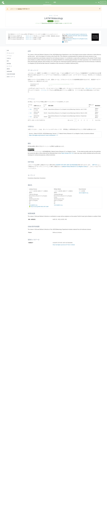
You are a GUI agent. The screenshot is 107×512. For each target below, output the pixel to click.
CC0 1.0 (69, 40)
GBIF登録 (9, 63)
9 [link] (92, 120)
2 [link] (78, 120)
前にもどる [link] (70, 120)
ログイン (103, 2)
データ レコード (10, 53)
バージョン (9, 55)
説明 (8, 50)
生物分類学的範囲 (11, 74)
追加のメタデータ (11, 76)
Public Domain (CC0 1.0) (67, 153)
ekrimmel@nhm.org (83, 192)
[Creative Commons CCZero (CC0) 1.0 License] (31, 149)
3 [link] (81, 120)
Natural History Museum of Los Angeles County (76, 38)
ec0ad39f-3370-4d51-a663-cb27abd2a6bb (77, 35)
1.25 (30, 113)
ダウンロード (30, 36)
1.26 (30, 109)
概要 (55, 2)
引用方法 (9, 58)
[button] (98, 2)
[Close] (99, 9)
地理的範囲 (9, 71)
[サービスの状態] (96, 2)
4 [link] (84, 120)
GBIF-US (94, 164)
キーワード (9, 66)
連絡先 (8, 68)
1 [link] (75, 120)
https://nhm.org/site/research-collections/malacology (78, 34)
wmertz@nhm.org (58, 205)
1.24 (30, 116)
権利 (8, 61)
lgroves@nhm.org (33, 205)
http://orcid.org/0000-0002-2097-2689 (39, 206)
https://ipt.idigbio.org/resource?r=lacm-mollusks (64, 244)
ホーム (47, 2)
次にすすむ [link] (97, 120)
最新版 (20, 9)
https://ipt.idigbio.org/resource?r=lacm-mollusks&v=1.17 (43, 135)
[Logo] (3, 2)
